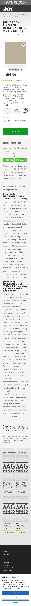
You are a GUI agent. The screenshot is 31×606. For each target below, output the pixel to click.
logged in (13, 440)
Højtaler (6, 562)
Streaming (7, 565)
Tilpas (15, 597)
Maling (12, 14)
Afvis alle (15, 602)
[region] (15, 590)
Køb (17, 131)
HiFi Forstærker (8, 560)
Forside (6, 549)
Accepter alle (15, 593)
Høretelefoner (8, 570)
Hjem (4, 14)
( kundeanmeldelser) (16, 80)
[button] (23, 45)
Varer (5, 551)
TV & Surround (8, 568)
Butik (8, 14)
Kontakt (6, 554)
